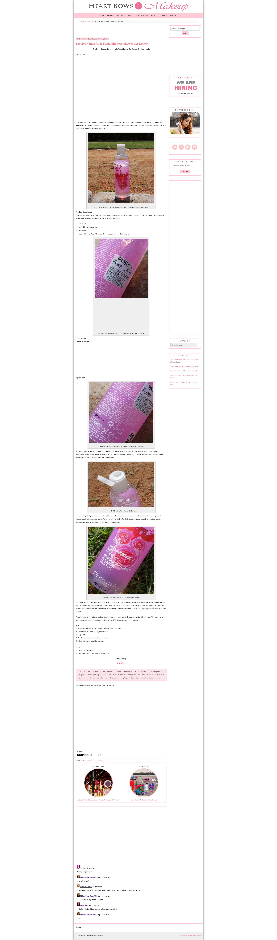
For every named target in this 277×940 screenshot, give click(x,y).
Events (164, 16)
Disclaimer (183, 935)
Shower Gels (87, 39)
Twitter (174, 147)
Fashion (120, 16)
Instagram (187, 147)
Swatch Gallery (142, 16)
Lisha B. (90, 760)
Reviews (129, 16)
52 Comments (99, 760)
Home (102, 16)
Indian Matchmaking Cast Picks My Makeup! (184, 366)
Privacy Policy (192, 935)
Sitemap (198, 935)
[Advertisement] (121, 30)
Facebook (181, 147)
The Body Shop (103, 39)
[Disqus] (121, 836)
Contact (173, 16)
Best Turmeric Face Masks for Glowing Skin (184, 371)
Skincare (154, 16)
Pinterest (194, 147)
